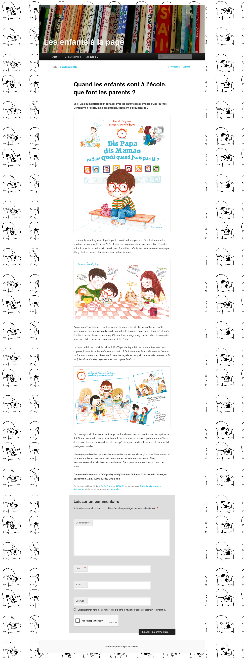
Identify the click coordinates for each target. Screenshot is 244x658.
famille (149, 486)
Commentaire (83, 522)
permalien (115, 489)
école (142, 486)
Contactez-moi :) (73, 56)
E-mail (81, 584)
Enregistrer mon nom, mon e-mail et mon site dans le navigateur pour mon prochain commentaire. (122, 609)
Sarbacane (79, 489)
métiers (157, 486)
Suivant (187, 66)
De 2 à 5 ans (106, 486)
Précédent (174, 66)
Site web (80, 600)
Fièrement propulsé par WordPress (122, 646)
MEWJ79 (120, 486)
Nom (81, 568)
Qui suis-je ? (92, 56)
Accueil (56, 56)
